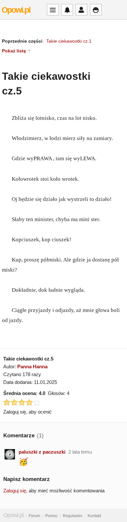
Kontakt (94, 516)
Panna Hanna (32, 366)
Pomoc (51, 516)
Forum (34, 516)
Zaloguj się (14, 490)
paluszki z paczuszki (42, 452)
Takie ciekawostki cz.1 (69, 41)
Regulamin (72, 516)
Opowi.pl (16, 9)
